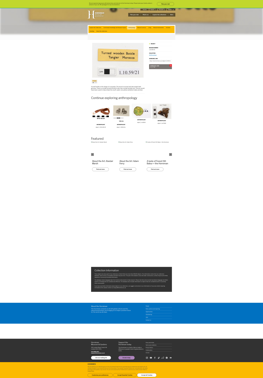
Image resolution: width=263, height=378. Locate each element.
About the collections (101, 31)
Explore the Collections (95, 27)
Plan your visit (134, 14)
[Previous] (92, 154)
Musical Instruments (158, 27)
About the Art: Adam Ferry (129, 162)
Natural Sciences (141, 27)
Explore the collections (159, 14)
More (171, 14)
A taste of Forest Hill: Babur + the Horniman (157, 162)
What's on (146, 14)
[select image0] (94, 81)
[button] (156, 10)
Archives (168, 27)
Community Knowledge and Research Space (114, 27)
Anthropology (131, 27)
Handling (92, 31)
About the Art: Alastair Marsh (102, 162)
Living (149, 27)
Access (144, 9)
